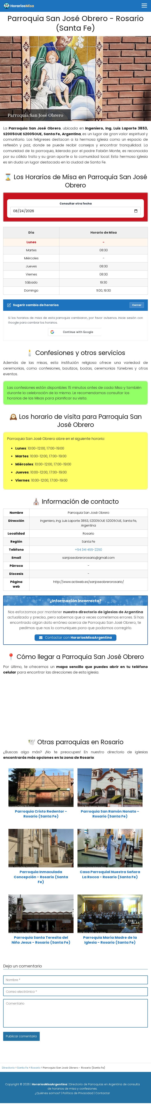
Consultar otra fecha (76, 203)
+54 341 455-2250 (88, 549)
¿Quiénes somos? (47, 1093)
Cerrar (136, 305)
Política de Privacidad (78, 1093)
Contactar (102, 1093)
